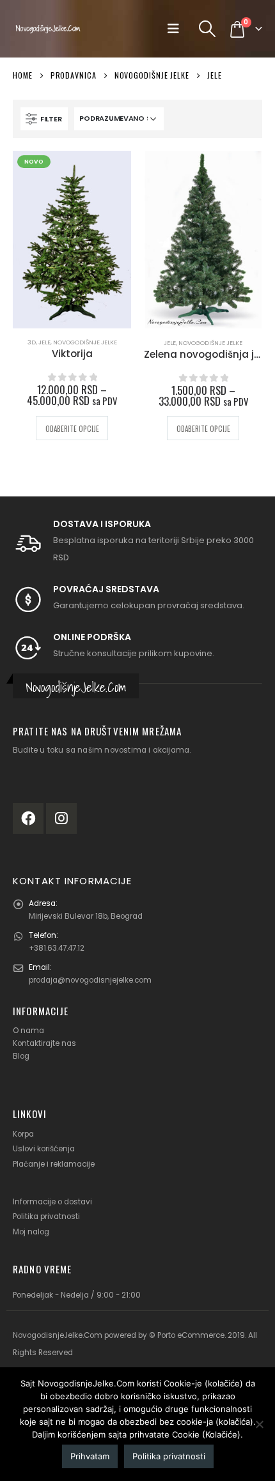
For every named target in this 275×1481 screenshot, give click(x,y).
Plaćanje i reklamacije (54, 1164)
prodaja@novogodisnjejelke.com (90, 980)
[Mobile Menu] (177, 29)
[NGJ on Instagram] (61, 818)
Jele (44, 342)
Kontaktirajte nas (44, 1043)
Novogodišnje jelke (85, 342)
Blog (21, 1056)
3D (32, 342)
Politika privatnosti (46, 1216)
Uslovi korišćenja (44, 1149)
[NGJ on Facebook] (28, 818)
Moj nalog (31, 1232)
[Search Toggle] (207, 28)
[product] (203, 239)
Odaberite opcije (72, 429)
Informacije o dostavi (52, 1202)
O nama (28, 1030)
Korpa (23, 1134)
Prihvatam (89, 1456)
